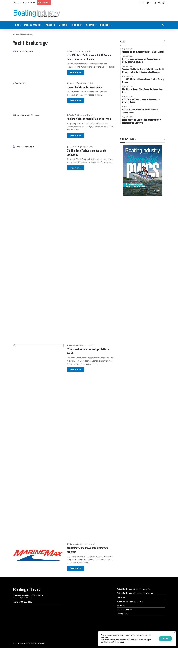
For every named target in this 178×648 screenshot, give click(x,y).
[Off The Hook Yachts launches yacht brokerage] (38, 243)
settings (120, 642)
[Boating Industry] (37, 13)
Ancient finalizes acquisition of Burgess (89, 119)
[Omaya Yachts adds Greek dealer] (38, 96)
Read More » (75, 72)
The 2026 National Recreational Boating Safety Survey (74, 3)
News (122, 41)
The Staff (72, 51)
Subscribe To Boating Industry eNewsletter (135, 593)
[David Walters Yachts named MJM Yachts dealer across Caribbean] (38, 64)
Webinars (63, 24)
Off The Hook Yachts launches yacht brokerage (86, 152)
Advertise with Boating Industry (130, 601)
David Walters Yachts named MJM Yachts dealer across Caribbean (89, 57)
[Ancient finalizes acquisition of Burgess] (38, 128)
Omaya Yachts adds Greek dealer (85, 87)
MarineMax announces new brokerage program (87, 550)
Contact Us (122, 597)
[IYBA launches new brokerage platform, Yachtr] (38, 442)
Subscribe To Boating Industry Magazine (134, 589)
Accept (165, 638)
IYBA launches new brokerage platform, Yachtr (88, 351)
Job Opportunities (124, 610)
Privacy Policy (123, 614)
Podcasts (50, 24)
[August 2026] (142, 170)
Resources (76, 24)
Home (17, 35)
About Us (121, 605)
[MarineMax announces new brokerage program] (38, 555)
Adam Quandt (74, 345)
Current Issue (128, 138)
